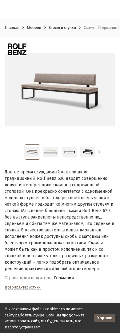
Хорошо (104, 318)
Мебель (34, 27)
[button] (99, 152)
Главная (12, 27)
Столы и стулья (62, 27)
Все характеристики (23, 287)
